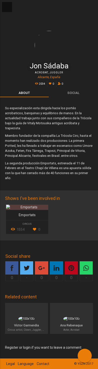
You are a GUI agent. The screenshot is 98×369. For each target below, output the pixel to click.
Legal (10, 364)
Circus (27, 223)
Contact (43, 364)
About (24, 93)
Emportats (27, 215)
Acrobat (41, 72)
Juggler (56, 72)
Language (26, 364)
